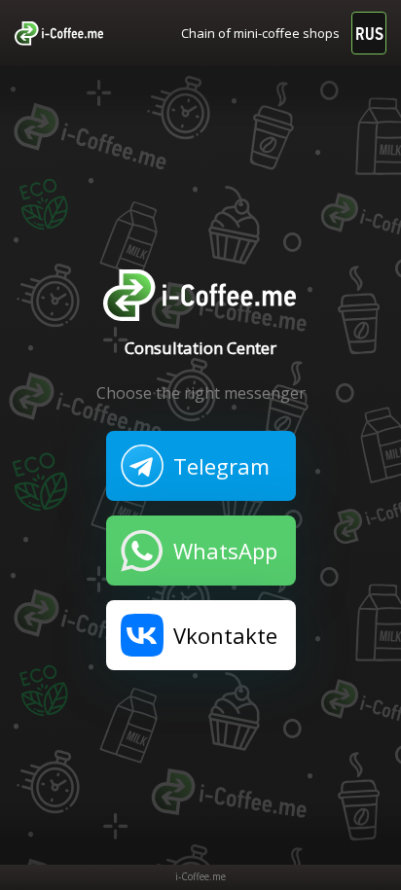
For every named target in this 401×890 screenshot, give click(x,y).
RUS (369, 33)
